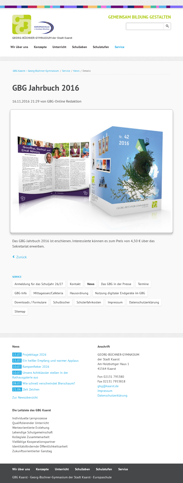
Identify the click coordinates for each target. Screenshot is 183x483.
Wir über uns (21, 469)
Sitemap (20, 311)
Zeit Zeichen (26, 389)
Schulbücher (61, 302)
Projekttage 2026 (29, 355)
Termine (143, 284)
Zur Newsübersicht (25, 397)
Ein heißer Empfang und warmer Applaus (46, 361)
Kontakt (75, 284)
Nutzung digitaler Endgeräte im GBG (120, 293)
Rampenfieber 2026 (31, 367)
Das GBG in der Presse (116, 284)
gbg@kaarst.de (108, 386)
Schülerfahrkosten (89, 302)
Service (66, 70)
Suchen (167, 26)
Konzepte (42, 469)
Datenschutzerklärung (144, 302)
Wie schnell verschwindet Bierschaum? (44, 383)
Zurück (21, 257)
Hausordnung (79, 293)
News (76, 70)
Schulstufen (104, 469)
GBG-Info (21, 293)
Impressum (115, 302)
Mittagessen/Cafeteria (48, 293)
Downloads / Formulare (30, 302)
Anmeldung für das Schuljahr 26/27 (39, 284)
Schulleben (82, 469)
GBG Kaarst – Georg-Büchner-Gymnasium (36, 70)
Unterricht (62, 469)
